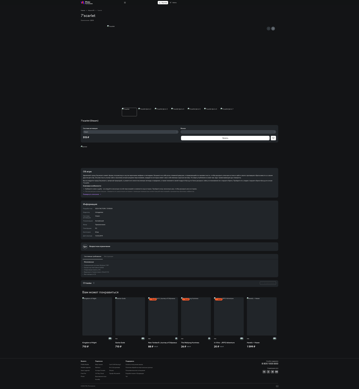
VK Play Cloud (99, 373)
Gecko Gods (120, 343)
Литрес (111, 370)
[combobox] (130, 132)
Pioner (83, 376)
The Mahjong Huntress (190, 343)
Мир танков (99, 364)
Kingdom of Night (89, 343)
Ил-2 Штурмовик (114, 367)
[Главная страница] (87, 2)
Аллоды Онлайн (100, 370)
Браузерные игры (100, 376)
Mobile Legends (85, 367)
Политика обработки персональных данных (139, 367)
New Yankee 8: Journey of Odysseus (162, 343)
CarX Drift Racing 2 (115, 364)
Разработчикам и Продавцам (135, 373)
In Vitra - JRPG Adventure (224, 343)
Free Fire (83, 373)
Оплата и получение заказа (134, 364)
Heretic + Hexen (253, 343)
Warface (97, 367)
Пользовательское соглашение (135, 370)
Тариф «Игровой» (114, 373)
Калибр (97, 379)
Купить (225, 138)
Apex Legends (85, 370)
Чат (127, 376)
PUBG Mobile (85, 364)
